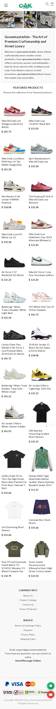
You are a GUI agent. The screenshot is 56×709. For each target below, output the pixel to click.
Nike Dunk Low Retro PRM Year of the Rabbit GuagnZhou (13, 161)
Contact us (28, 604)
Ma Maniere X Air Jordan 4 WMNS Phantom (11, 199)
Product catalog (28, 600)
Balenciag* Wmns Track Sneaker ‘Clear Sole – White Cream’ (14, 388)
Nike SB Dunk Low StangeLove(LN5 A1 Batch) (12, 123)
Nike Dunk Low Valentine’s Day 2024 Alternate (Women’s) (40, 237)
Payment (28, 630)
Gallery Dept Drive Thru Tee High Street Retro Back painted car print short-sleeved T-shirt (14, 482)
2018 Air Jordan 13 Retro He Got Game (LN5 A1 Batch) (39, 347)
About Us (28, 595)
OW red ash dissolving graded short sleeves (39, 433)
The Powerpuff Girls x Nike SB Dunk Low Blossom (41, 199)
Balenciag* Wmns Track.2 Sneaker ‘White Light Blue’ (14, 309)
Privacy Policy (28, 634)
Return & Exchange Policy (28, 625)
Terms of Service (28, 609)
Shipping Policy (28, 639)
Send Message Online (28, 660)
